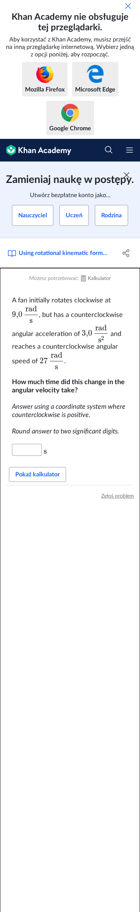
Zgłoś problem (117, 496)
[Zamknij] (128, 6)
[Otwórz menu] (129, 150)
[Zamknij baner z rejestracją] (126, 175)
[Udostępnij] (126, 253)
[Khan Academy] (35, 150)
